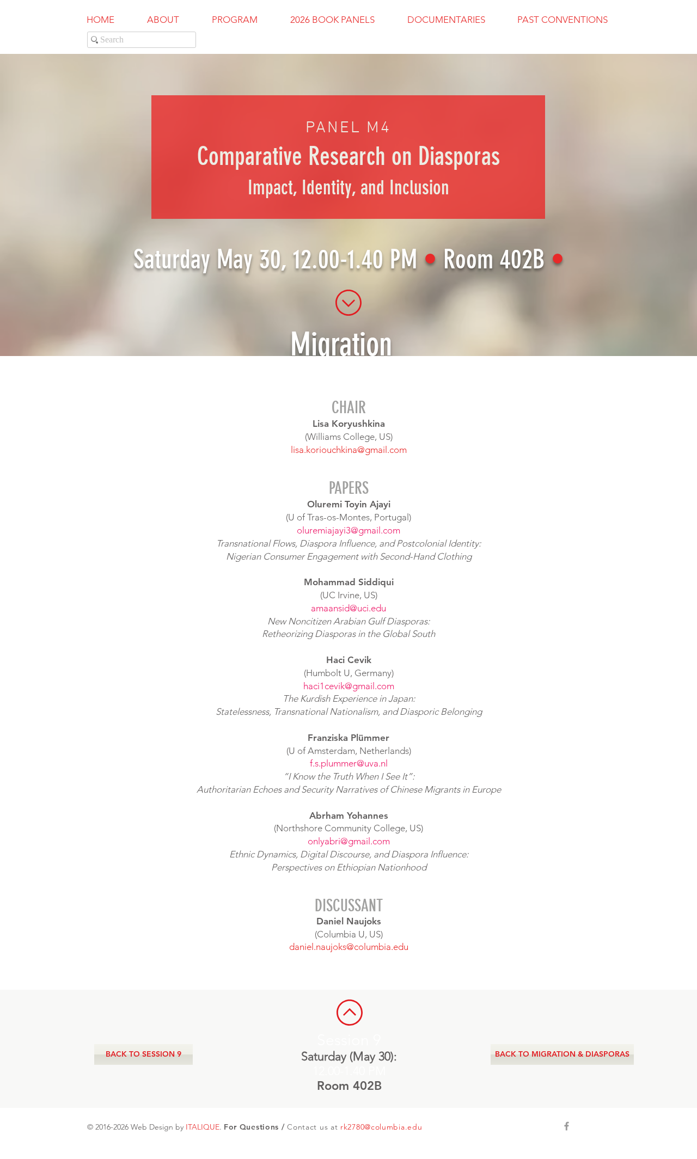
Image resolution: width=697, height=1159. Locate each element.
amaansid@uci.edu (348, 608)
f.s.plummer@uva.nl (349, 763)
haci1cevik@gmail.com (348, 685)
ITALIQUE (202, 1127)
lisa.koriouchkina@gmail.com (349, 449)
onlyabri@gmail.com (349, 841)
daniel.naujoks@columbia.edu (348, 946)
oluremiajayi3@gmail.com (348, 530)
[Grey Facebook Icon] (566, 1126)
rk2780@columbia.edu (381, 1127)
